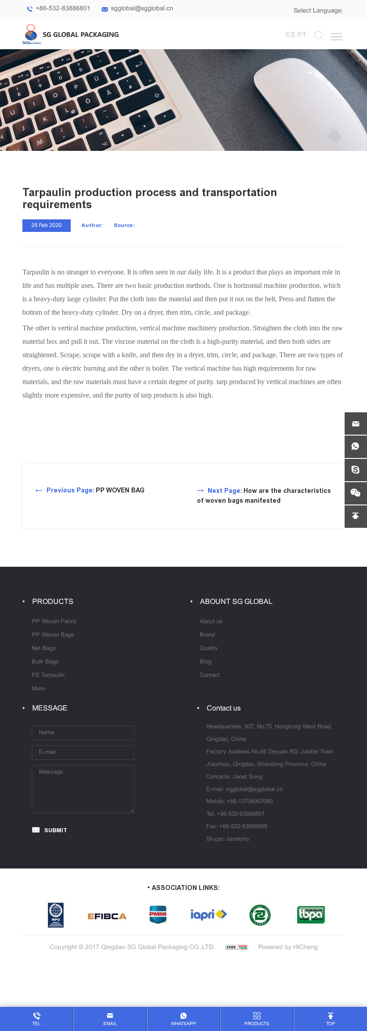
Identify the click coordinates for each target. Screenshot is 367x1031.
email (110, 1024)
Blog (205, 662)
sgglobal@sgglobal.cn (142, 9)
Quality (209, 648)
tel (36, 1024)
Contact (210, 675)
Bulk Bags (45, 662)
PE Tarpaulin (48, 675)
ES (290, 35)
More (38, 689)
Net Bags (44, 648)
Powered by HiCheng (288, 947)
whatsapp (183, 1024)
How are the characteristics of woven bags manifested (264, 496)
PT (302, 35)
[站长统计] (236, 947)
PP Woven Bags (53, 635)
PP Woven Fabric (54, 622)
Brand (207, 635)
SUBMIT (55, 830)
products (256, 1024)
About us (211, 622)
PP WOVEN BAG (96, 490)
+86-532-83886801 (63, 9)
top (330, 1024)
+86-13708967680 (249, 801)
